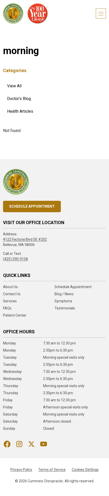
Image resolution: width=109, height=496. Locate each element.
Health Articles (20, 111)
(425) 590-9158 (15, 259)
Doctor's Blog (19, 98)
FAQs (7, 308)
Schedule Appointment (32, 206)
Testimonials (65, 308)
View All (14, 86)
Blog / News (64, 294)
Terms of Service (52, 470)
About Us (10, 287)
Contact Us (12, 294)
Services (10, 301)
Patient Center (14, 315)
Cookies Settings (85, 470)
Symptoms (63, 301)
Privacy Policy (21, 470)
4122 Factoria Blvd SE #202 (25, 239)
